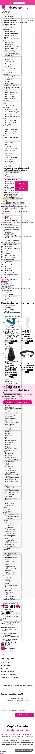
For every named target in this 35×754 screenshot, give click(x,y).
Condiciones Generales (8, 642)
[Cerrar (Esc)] (5, 751)
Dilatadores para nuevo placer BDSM (10, 338)
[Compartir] (4, 751)
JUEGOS (6, 520)
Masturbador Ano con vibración (10, 138)
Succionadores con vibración (9, 73)
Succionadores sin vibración (9, 69)
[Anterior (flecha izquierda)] (0, 753)
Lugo (6, 522)
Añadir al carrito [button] (29, 342)
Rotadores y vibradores (8, 674)
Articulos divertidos (10, 553)
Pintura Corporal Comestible (8, 462)
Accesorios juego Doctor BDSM (11, 330)
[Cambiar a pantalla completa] (2, 751)
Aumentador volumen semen (10, 482)
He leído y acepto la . (14, 710)
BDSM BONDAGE (6, 321)
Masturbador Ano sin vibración (10, 134)
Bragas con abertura (10, 220)
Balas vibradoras (6, 662)
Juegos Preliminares (10, 546)
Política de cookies (7, 651)
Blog (2, 654)
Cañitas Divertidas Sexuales (9, 575)
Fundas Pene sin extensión (8, 103)
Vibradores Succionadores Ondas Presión (11, 40)
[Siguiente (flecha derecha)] (2, 753)
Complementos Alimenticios (8, 488)
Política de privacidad (19, 710)
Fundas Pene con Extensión (9, 106)
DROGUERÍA (8, 391)
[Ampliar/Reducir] (0, 751)
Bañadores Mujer (9, 265)
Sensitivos (7, 641)
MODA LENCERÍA (6, 201)
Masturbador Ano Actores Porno (11, 117)
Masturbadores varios (8, 671)
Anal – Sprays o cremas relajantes (11, 451)
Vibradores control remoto (9, 36)
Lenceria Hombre (9, 296)
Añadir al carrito (21, 186)
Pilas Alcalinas (8, 598)
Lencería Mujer (5, 665)
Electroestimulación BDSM (9, 197)
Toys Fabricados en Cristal (9, 173)
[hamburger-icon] (3, 7)
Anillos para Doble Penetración (9, 99)
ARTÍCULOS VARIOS (7, 549)
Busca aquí (5, 12)
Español (15, 3)
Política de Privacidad (8, 648)
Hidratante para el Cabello (9, 506)
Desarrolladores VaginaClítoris (8, 62)
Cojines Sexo (8, 389)
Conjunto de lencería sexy (12, 248)
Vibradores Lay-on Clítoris (9, 25)
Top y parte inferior (10, 235)
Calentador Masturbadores (7, 125)
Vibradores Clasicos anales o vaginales (12, 28)
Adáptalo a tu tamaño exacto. (10, 617)
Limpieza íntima (9, 518)
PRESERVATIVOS (9, 600)
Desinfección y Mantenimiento (8, 512)
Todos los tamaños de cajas (10, 604)
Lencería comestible (10, 318)
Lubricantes (4, 668)
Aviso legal (4, 645)
